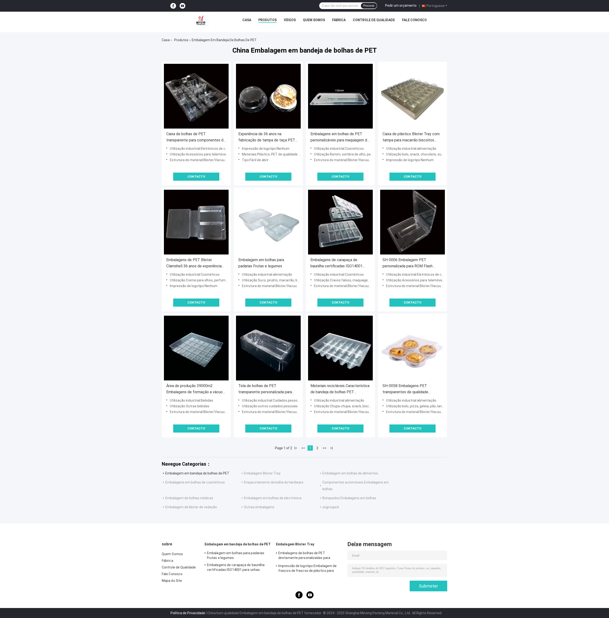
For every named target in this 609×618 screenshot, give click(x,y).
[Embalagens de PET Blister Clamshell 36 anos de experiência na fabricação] (196, 222)
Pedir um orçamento (401, 5)
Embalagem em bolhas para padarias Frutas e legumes (261, 263)
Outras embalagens (259, 507)
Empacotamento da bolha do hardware (273, 482)
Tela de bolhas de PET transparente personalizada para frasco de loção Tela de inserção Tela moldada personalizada (265, 389)
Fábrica (339, 20)
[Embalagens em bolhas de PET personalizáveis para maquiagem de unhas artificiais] (340, 96)
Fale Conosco (414, 20)
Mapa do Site (172, 581)
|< (296, 448)
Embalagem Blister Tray (262, 473)
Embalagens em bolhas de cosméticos (195, 482)
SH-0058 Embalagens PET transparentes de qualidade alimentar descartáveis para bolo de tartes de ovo (412, 389)
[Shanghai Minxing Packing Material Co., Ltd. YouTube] (182, 6)
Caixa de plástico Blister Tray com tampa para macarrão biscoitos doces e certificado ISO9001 (411, 137)
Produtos (267, 20)
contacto (196, 176)
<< (303, 448)
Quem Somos (314, 20)
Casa (246, 20)
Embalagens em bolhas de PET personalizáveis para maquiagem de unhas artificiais (339, 137)
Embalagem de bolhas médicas (189, 498)
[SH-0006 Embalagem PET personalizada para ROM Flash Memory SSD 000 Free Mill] (412, 222)
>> (324, 448)
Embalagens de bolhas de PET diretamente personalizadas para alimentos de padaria (304, 556)
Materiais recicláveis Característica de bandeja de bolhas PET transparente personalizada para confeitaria (339, 389)
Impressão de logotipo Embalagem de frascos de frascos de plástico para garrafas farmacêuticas (307, 569)
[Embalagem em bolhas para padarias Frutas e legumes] (268, 222)
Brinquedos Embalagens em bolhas (349, 498)
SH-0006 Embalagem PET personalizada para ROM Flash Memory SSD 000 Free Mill (407, 263)
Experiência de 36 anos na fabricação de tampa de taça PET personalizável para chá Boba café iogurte (266, 137)
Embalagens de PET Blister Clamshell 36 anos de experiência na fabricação (194, 263)
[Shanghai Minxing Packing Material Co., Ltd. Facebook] (173, 6)
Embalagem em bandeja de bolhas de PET (197, 473)
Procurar (368, 5)
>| (331, 448)
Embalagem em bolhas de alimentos (350, 473)
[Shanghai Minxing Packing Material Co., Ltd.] (201, 21)
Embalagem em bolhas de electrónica (272, 498)
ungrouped (330, 507)
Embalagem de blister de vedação (191, 507)
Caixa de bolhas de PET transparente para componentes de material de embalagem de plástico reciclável (196, 137)
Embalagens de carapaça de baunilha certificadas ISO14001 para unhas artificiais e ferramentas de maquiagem (339, 263)
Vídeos (290, 20)
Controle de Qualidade (374, 20)
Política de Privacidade (188, 613)
